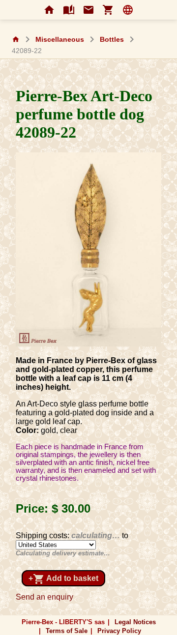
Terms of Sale (67, 631)
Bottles (112, 39)
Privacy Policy (119, 631)
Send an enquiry (44, 597)
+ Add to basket (63, 579)
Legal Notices (135, 622)
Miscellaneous (59, 39)
